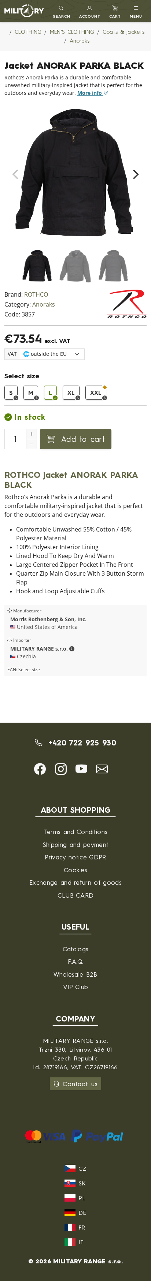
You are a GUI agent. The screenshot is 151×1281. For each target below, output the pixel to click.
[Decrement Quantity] (31, 444)
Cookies (75, 870)
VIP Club (75, 987)
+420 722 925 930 (80, 742)
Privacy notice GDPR (75, 857)
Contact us (80, 1084)
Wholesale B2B (75, 974)
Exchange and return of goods (75, 882)
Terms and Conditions (75, 831)
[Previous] (16, 174)
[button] (90, 10)
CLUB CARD (76, 895)
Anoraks (43, 304)
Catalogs (76, 949)
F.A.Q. (76, 961)
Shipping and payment (75, 844)
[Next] (135, 174)
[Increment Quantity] (31, 434)
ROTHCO (36, 294)
